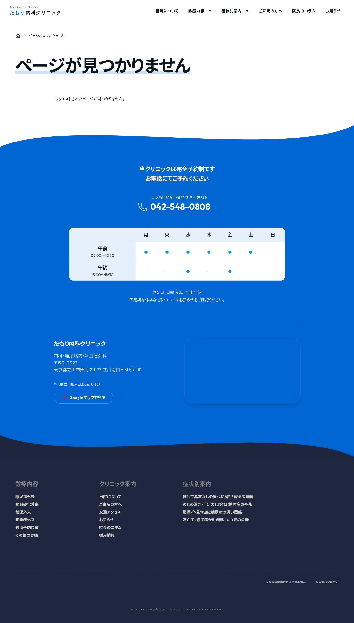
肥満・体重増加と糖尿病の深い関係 (212, 512)
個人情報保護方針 (327, 582)
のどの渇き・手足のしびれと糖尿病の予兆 (217, 504)
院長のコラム (304, 10)
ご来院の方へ (270, 10)
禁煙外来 (23, 512)
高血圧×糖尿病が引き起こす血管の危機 (216, 519)
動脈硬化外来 (27, 504)
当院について (167, 10)
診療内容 (200, 10)
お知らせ (333, 10)
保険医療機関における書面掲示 (286, 582)
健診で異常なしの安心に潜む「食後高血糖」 (219, 496)
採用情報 (107, 535)
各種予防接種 (27, 527)
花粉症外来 (25, 519)
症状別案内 (235, 10)
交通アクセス (110, 512)
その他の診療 (26, 535)
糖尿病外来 (25, 496)
